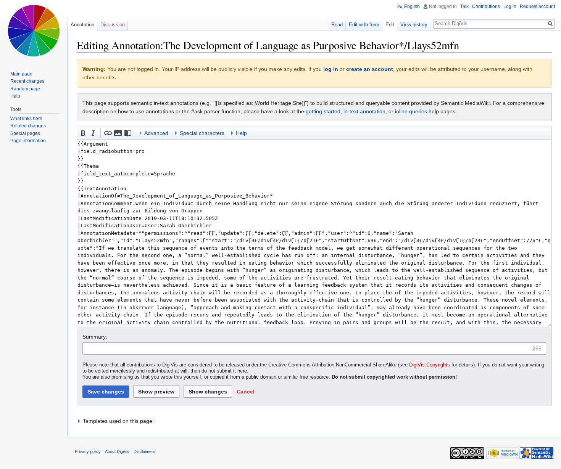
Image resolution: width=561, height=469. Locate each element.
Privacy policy (88, 451)
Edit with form (364, 24)
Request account (537, 6)
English (412, 6)
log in (330, 69)
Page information (28, 140)
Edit (389, 24)
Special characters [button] (202, 133)
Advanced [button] (156, 133)
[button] (83, 133)
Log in (509, 6)
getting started (323, 111)
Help (15, 96)
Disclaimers (144, 451)
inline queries (411, 111)
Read (337, 24)
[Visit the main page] (33, 30)
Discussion (112, 24)
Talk (464, 6)
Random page (25, 89)
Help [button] (241, 133)
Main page (21, 74)
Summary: (94, 337)
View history (413, 24)
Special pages (25, 133)
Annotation (82, 24)
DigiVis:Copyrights (429, 365)
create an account (369, 69)
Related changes (28, 125)
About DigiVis (117, 451)
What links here (26, 118)
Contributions (486, 6)
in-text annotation (364, 111)
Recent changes (27, 81)
